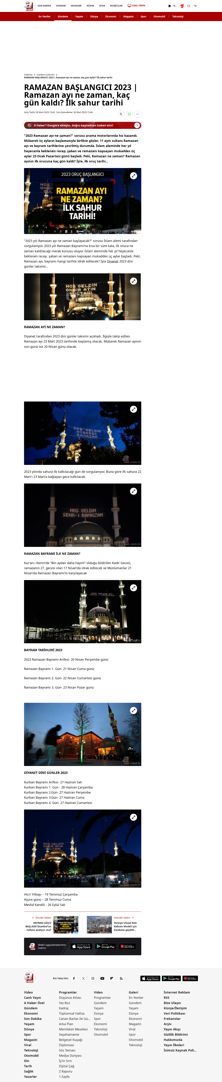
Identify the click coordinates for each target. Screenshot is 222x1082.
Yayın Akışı (172, 1029)
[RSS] (121, 978)
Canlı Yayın (32, 997)
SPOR (102, 5)
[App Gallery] (127, 946)
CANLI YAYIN (138, 5)
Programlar (68, 992)
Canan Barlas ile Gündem (76, 1019)
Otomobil (159, 16)
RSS (166, 997)
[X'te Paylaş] (120, 114)
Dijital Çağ (66, 1066)
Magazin (128, 16)
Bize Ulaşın (172, 1003)
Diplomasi (66, 1045)
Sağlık (28, 1071)
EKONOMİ (76, 5)
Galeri (133, 992)
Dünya (94, 16)
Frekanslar (172, 1019)
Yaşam (79, 16)
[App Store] (81, 946)
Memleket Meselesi (73, 1029)
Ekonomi (110, 16)
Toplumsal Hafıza (71, 1013)
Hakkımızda (173, 1040)
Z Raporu (65, 1071)
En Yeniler (45, 16)
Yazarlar (30, 1076)
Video (28, 992)
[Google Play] (105, 946)
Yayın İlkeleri (174, 1045)
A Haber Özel (34, 1003)
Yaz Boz (64, 1003)
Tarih (28, 1066)
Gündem (63, 16)
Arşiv (167, 1024)
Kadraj (63, 1008)
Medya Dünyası (70, 1055)
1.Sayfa (64, 1076)
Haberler (28, 74)
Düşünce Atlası (70, 997)
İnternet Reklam (177, 992)
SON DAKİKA (44, 5)
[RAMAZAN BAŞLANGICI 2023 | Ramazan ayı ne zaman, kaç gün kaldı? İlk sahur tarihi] (82, 201)
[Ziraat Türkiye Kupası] (182, 6)
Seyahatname (69, 1034)
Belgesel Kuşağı (70, 1040)
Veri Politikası (174, 1013)
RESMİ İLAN (116, 5)
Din (26, 1061)
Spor (143, 16)
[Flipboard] (111, 978)
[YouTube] (102, 978)
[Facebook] (73, 978)
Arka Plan (66, 1024)
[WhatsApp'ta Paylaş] (129, 114)
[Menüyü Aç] (195, 6)
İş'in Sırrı (65, 1061)
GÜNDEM (61, 5)
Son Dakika (33, 1019)
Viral (27, 1045)
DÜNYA (90, 5)
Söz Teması (67, 1050)
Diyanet (112, 261)
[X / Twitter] (83, 978)
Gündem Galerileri (46, 74)
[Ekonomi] (156, 6)
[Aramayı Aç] (189, 6)
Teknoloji (177, 16)
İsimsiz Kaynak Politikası (181, 1050)
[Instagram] (92, 978)
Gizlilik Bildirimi (176, 1034)
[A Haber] (28, 6)
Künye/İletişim (175, 1008)
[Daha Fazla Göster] (137, 114)
